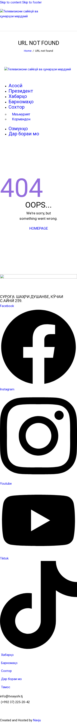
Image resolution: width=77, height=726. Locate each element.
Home (27, 50)
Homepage (38, 228)
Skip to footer (32, 2)
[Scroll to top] (70, 719)
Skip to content (10, 2)
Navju (37, 720)
